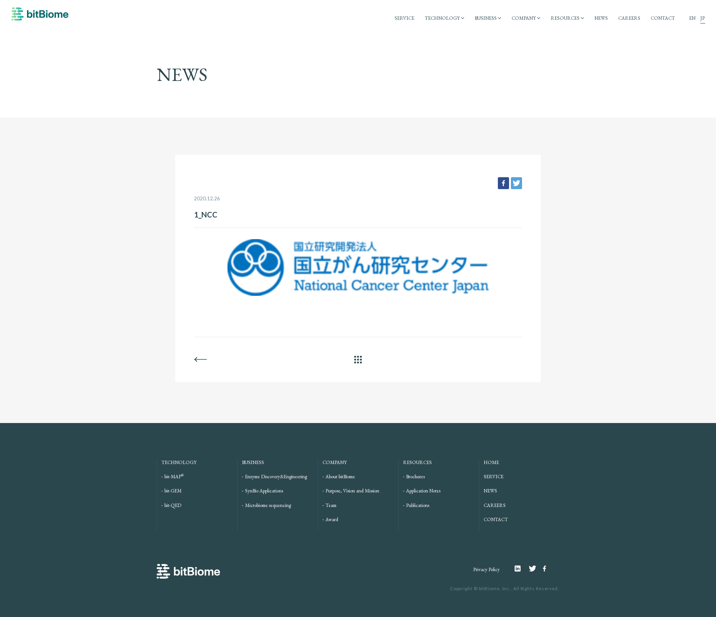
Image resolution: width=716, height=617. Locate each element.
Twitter (536, 568)
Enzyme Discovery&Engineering (276, 476)
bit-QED (172, 505)
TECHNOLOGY (442, 18)
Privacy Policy (486, 569)
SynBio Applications (264, 491)
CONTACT (663, 18)
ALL (358, 359)
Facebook (545, 568)
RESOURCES (565, 18)
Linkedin (522, 568)
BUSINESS (486, 18)
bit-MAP (173, 476)
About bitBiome (340, 476)
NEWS (601, 18)
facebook (503, 183)
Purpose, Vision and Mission (352, 491)
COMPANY (524, 18)
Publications (417, 505)
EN (692, 18)
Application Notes (423, 491)
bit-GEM (173, 491)
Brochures (415, 476)
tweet (516, 183)
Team (331, 505)
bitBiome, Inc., (495, 588)
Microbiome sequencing (268, 505)
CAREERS (629, 18)
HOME (491, 462)
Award (332, 519)
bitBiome (40, 17)
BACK (200, 359)
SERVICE (404, 18)
